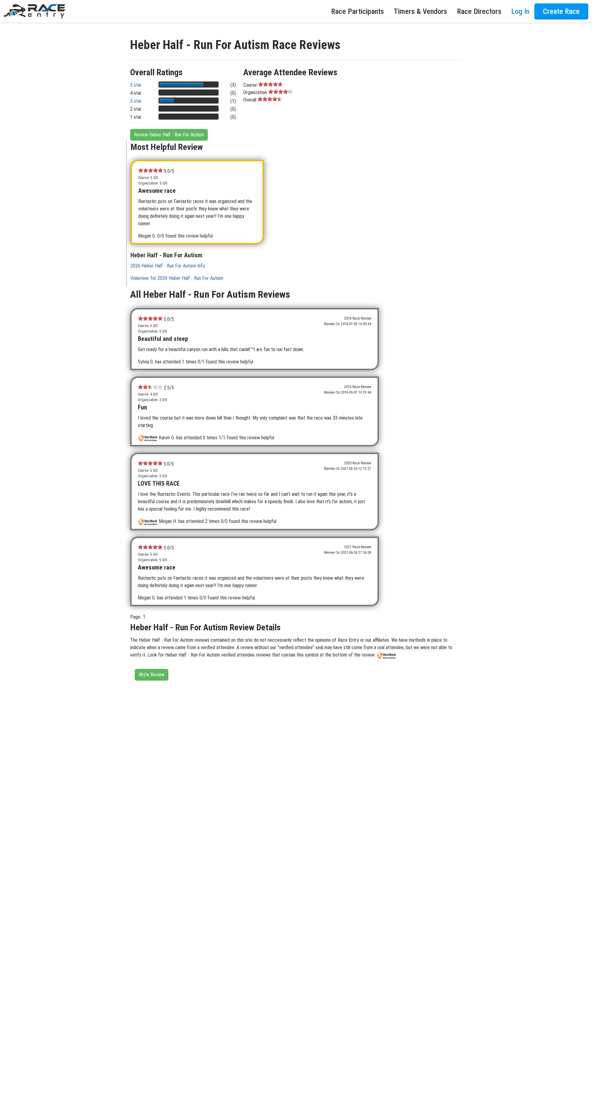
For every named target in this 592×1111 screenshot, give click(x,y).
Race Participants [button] (357, 11)
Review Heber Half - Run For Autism (169, 135)
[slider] (270, 84)
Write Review (151, 675)
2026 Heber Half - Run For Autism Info (167, 266)
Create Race (561, 11)
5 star (136, 85)
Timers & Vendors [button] (420, 11)
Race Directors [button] (479, 11)
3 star (136, 101)
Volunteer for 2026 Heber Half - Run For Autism (176, 278)
